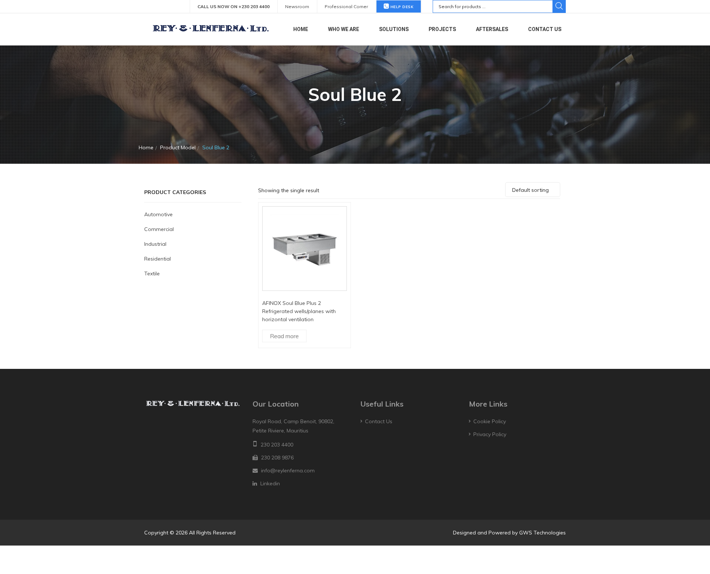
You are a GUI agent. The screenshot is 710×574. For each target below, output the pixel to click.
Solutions (394, 29)
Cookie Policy (489, 421)
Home (300, 29)
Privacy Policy (489, 434)
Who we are (343, 29)
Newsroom (297, 6)
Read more (284, 336)
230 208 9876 (277, 457)
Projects (442, 29)
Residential (157, 258)
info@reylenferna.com (288, 470)
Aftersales (492, 29)
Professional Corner (346, 6)
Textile (152, 273)
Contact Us (544, 29)
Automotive (158, 214)
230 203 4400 (277, 444)
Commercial (159, 229)
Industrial (155, 244)
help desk (401, 6)
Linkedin (270, 483)
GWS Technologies (542, 532)
